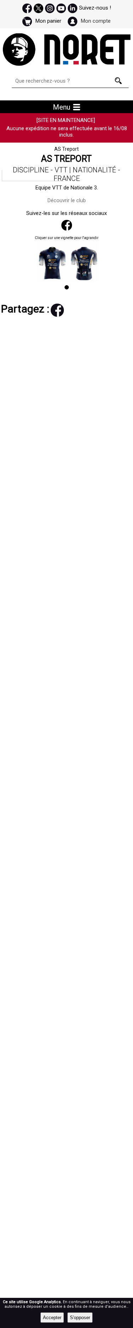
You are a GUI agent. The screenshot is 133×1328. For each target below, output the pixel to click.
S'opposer (80, 1317)
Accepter (52, 1317)
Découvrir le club (67, 200)
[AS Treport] (77, 243)
